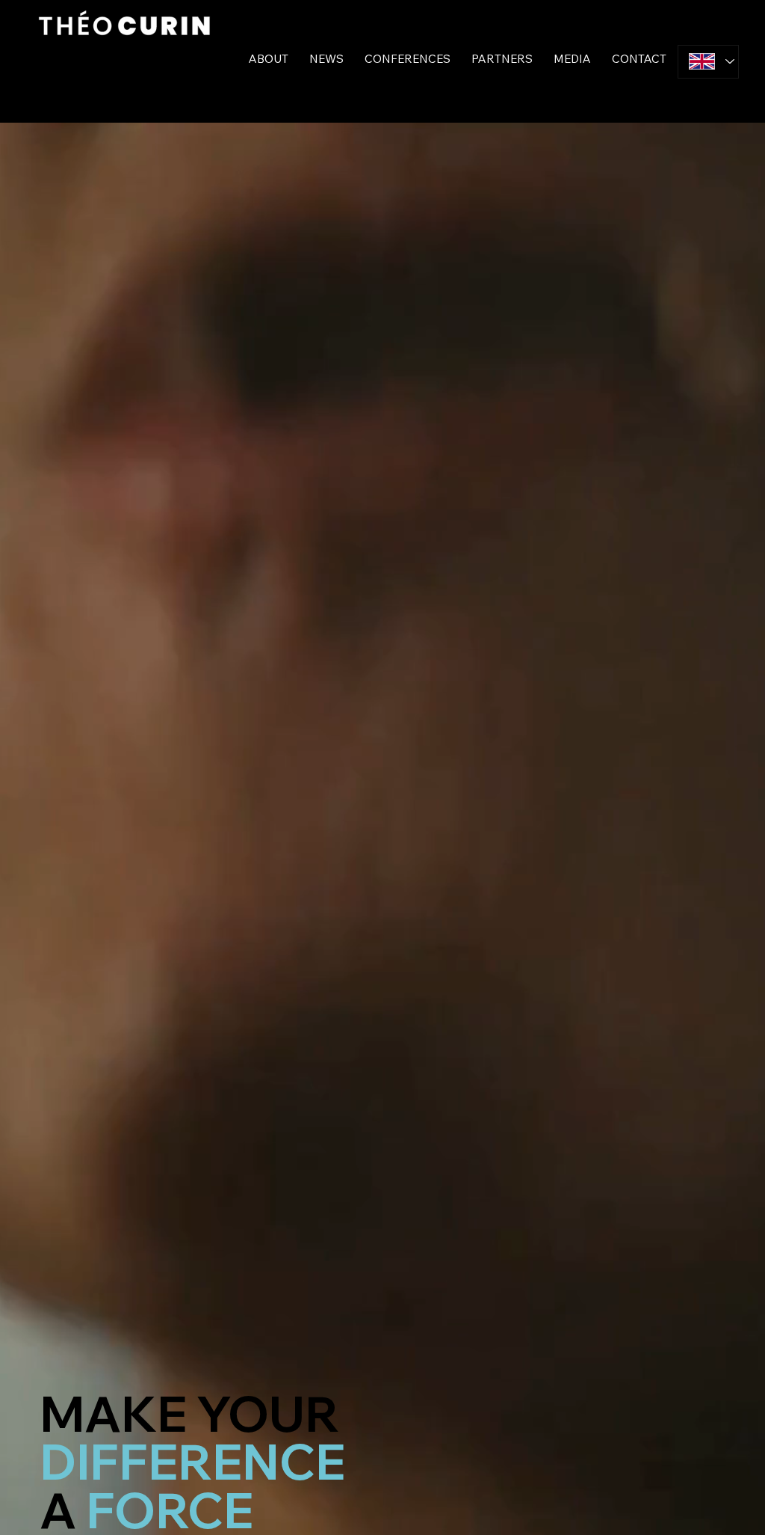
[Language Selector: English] (708, 62)
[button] (326, 58)
